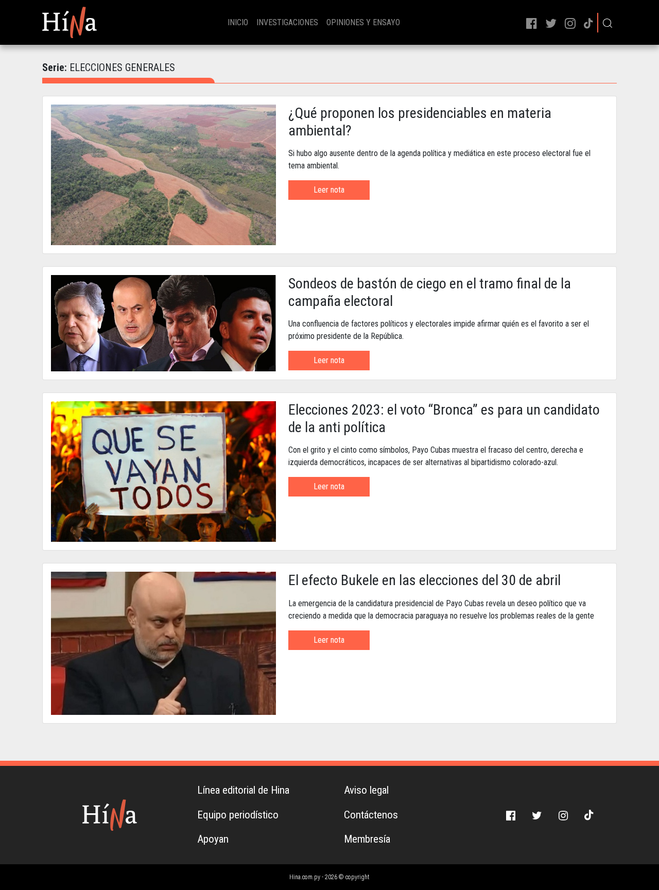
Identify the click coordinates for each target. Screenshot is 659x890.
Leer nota (329, 190)
